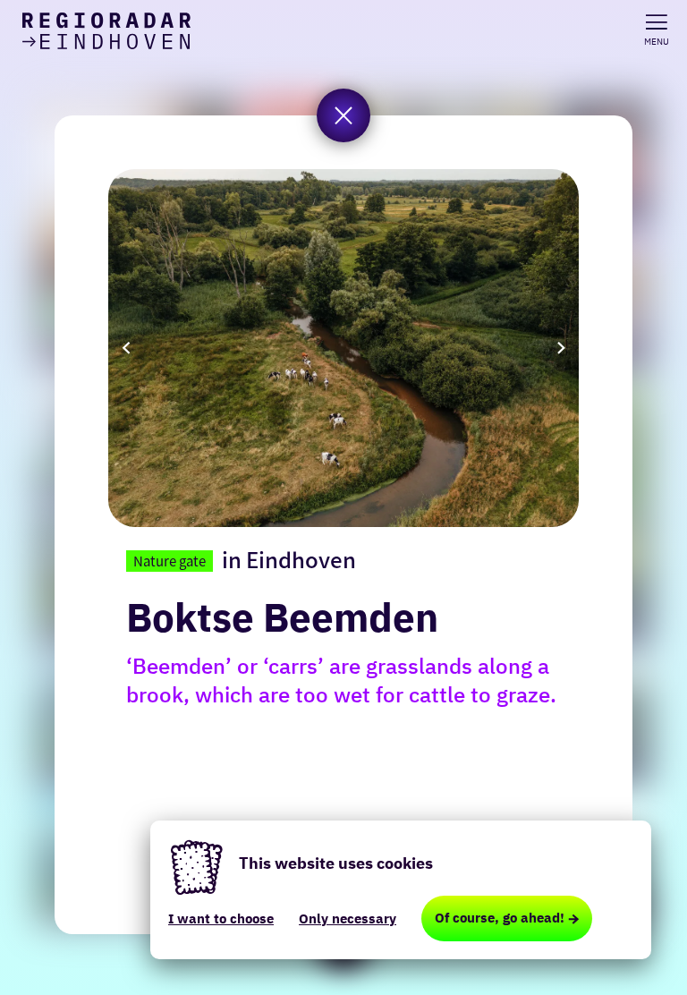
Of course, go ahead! (499, 917)
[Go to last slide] (126, 348)
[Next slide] (560, 348)
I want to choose (221, 918)
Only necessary (347, 918)
